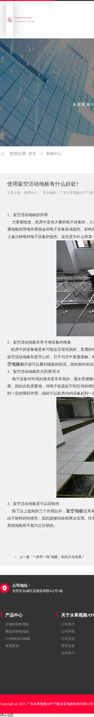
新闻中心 (54, 154)
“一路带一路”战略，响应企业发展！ (58, 557)
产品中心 (14, 615)
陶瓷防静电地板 (17, 631)
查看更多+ (13, 646)
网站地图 (6, 715)
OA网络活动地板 (17, 638)
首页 (32, 154)
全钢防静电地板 (17, 624)
